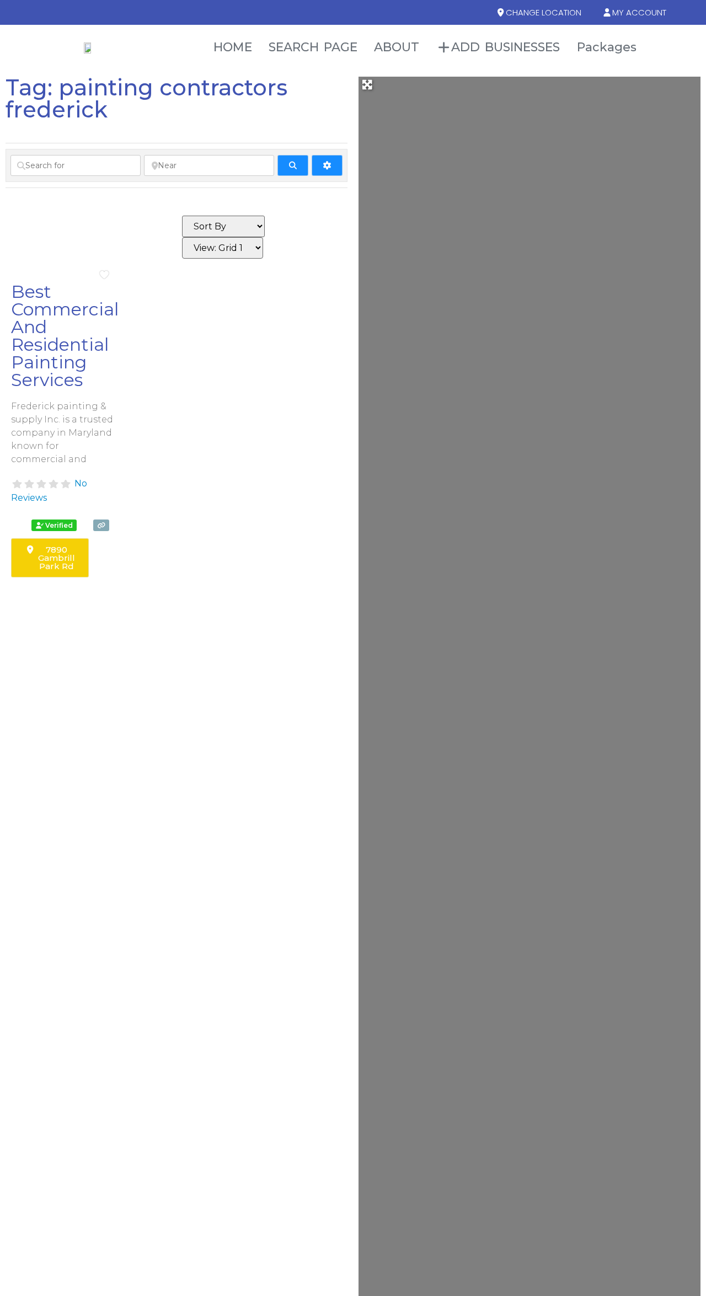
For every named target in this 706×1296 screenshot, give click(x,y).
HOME (232, 47)
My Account (639, 12)
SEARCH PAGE (313, 47)
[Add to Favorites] (106, 275)
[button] (692, 47)
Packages (607, 47)
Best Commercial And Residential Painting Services (65, 335)
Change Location (543, 12)
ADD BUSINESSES (505, 47)
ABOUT (397, 47)
